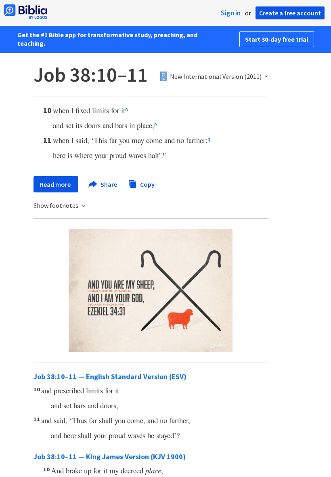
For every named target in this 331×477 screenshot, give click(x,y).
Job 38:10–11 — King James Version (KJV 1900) (110, 456)
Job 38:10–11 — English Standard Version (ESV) (110, 376)
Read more (56, 184)
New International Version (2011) (216, 76)
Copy (147, 184)
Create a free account (290, 13)
